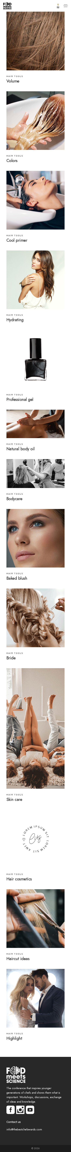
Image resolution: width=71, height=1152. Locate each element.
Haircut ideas (18, 959)
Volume (12, 81)
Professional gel (19, 399)
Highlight (14, 1038)
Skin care (14, 799)
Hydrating (15, 320)
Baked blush (16, 578)
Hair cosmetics (19, 879)
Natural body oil (20, 449)
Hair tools (14, 76)
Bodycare (14, 499)
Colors (12, 161)
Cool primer (16, 240)
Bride (11, 658)
